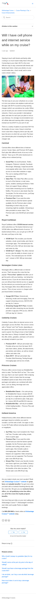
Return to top (6, 543)
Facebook (3, 520)
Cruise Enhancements (8, 13)
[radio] (12, 532)
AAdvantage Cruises (8, 10)
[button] (32, 3)
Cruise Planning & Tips (22, 10)
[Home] (5, 4)
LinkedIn (9, 520)
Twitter (6, 520)
